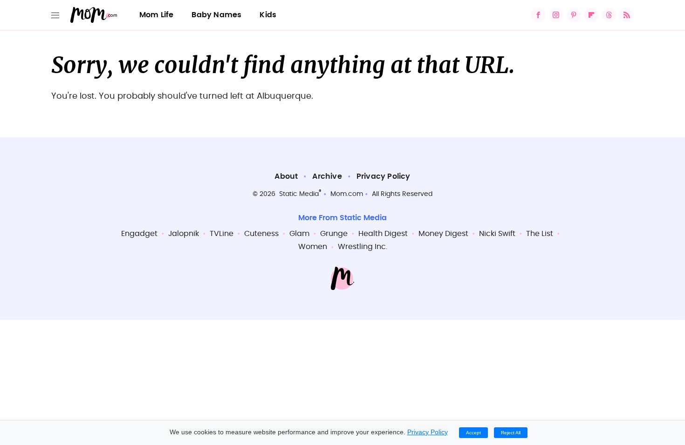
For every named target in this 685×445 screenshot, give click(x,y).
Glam (299, 233)
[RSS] (627, 15)
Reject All (511, 432)
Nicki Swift (497, 233)
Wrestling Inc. (362, 246)
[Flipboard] (591, 15)
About (286, 176)
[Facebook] (538, 15)
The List (539, 233)
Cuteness (261, 233)
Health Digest (383, 233)
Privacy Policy (383, 176)
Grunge (334, 233)
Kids (268, 15)
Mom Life (156, 15)
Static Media (299, 194)
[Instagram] (556, 15)
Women (312, 246)
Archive (327, 176)
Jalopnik (183, 233)
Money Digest (443, 233)
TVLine (221, 233)
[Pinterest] (574, 15)
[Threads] (609, 15)
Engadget (139, 233)
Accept (473, 432)
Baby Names (216, 15)
